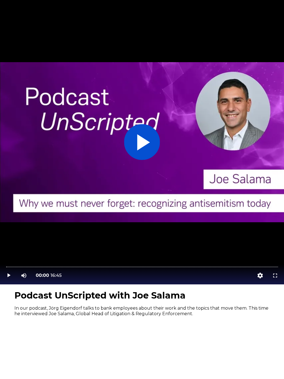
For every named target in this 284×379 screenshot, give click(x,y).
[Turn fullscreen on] (275, 275)
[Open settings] (260, 275)
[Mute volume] (24, 275)
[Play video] (9, 275)
